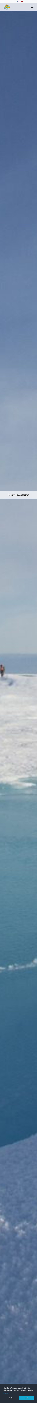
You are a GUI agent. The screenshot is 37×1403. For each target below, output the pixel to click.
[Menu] (32, 7)
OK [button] (26, 1398)
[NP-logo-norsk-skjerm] (7, 7)
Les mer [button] (6, 1393)
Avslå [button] (11, 1398)
